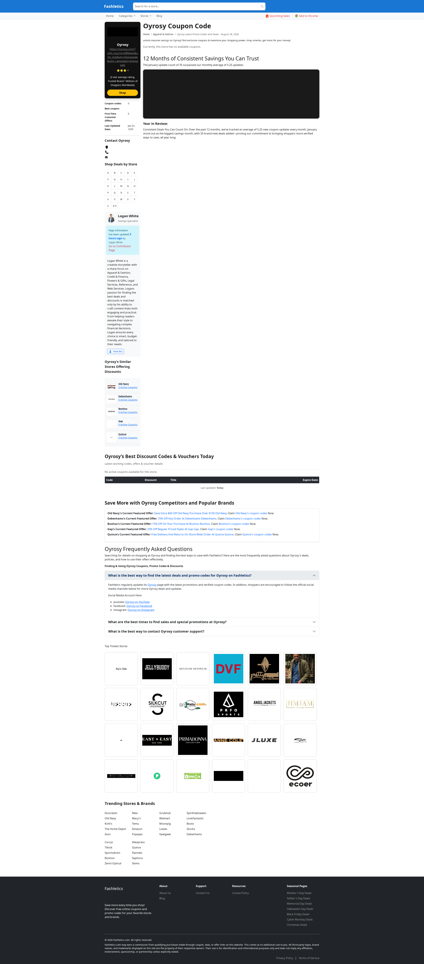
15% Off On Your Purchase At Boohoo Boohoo (181, 524)
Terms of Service (309, 958)
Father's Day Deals (298, 898)
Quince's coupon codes (257, 534)
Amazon (137, 829)
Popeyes (137, 834)
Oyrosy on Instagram (141, 610)
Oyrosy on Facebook (139, 606)
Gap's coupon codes (220, 529)
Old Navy (110, 818)
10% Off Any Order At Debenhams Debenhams (187, 518)
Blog (159, 16)
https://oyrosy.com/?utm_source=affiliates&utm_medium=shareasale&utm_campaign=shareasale (122, 57)
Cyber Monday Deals (300, 919)
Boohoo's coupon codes (234, 524)
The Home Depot (115, 829)
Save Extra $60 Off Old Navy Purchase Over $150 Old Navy (190, 513)
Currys (109, 842)
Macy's (136, 818)
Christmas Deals (297, 925)
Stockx (191, 829)
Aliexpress (138, 842)
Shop (122, 93)
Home (110, 16)
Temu (135, 823)
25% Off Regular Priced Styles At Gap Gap (173, 529)
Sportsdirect (112, 853)
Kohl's (108, 823)
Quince (136, 847)
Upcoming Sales (279, 16)
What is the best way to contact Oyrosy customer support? (156, 631)
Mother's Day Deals (299, 893)
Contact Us (203, 893)
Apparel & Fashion (163, 34)
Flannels (137, 853)
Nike (135, 813)
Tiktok (108, 847)
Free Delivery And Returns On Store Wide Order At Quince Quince (192, 534)
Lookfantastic (195, 818)
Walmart (164, 818)
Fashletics (114, 6)
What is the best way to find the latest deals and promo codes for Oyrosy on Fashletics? (180, 575)
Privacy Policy (285, 958)
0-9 (114, 205)
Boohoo (110, 858)
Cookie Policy (240, 893)
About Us (165, 893)
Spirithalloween (196, 813)
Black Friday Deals (298, 914)
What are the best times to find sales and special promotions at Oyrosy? (167, 622)
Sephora (137, 858)
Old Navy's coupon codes (251, 513)
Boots (190, 823)
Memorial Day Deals (299, 903)
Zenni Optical (113, 863)
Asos (108, 834)
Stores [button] (144, 16)
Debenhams (194, 834)
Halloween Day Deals (300, 909)
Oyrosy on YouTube (137, 602)
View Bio (117, 351)
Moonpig (165, 823)
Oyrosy (152, 585)
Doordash (111, 813)
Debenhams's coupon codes (243, 518)
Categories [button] (126, 16)
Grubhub (165, 813)
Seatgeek (165, 834)
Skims (135, 863)
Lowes (163, 829)
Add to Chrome (308, 16)
